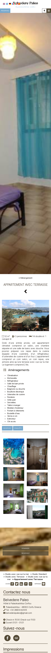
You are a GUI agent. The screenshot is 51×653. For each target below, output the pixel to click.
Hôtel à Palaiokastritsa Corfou (17, 603)
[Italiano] (16, 4)
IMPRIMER (38, 584)
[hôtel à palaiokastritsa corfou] (25, 4)
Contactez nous (16, 592)
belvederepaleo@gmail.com (19, 613)
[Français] (13, 4)
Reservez (5, 11)
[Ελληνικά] (7, 4)
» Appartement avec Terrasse (27, 579)
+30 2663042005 (18, 610)
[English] (4, 4)
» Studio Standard (38, 574)
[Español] (19, 4)
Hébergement (26, 278)
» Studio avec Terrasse (14, 576)
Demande (25, 548)
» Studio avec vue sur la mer (16, 574)
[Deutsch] (10, 4)
